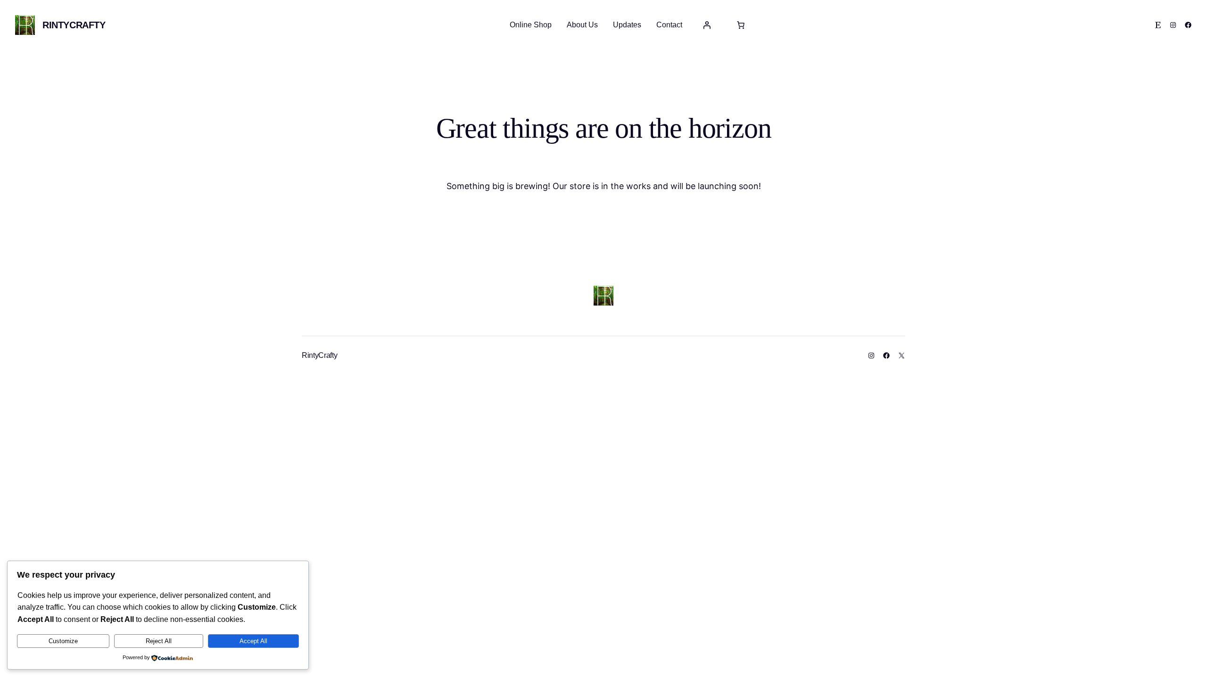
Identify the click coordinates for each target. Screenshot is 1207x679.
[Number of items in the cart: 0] (740, 25)
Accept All (253, 641)
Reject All (159, 641)
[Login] (706, 25)
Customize (63, 641)
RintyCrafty (74, 25)
